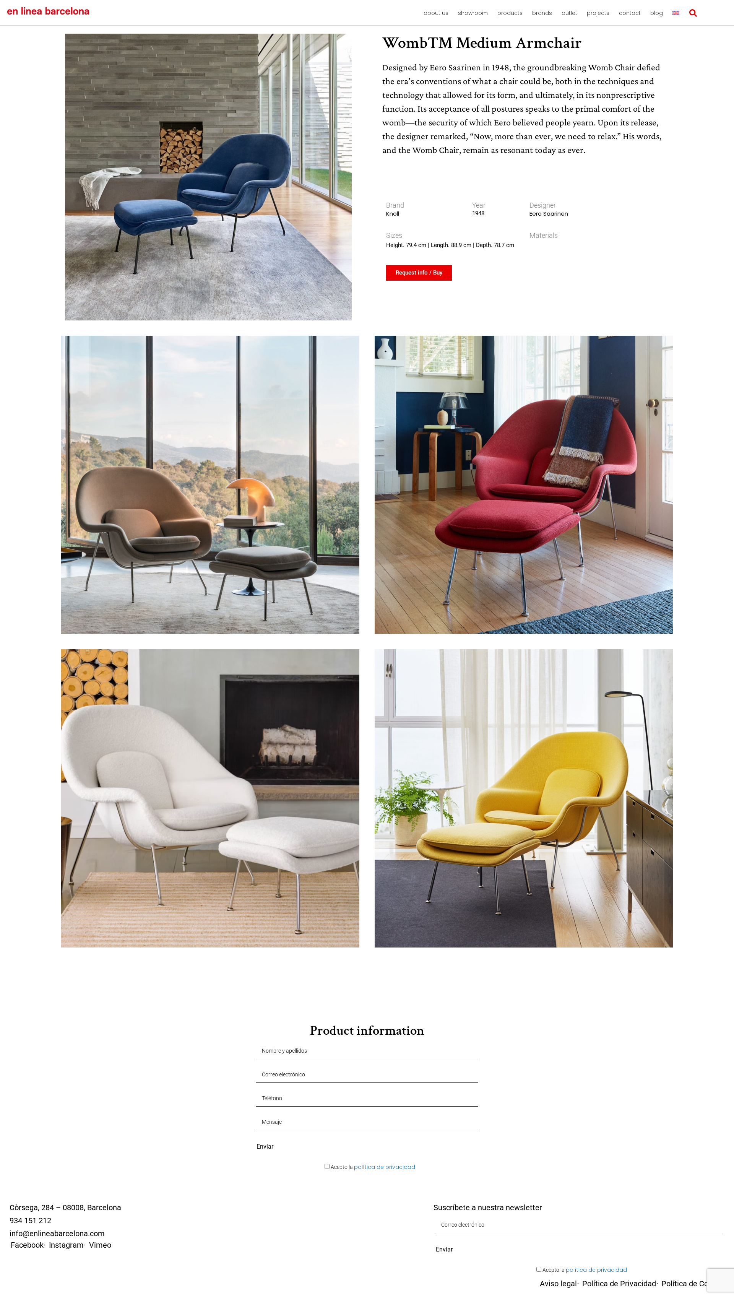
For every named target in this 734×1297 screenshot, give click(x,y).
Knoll (392, 214)
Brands (542, 13)
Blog (656, 13)
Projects (598, 13)
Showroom (473, 13)
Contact (630, 13)
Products (510, 13)
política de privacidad (384, 1167)
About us (436, 13)
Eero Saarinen (548, 214)
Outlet (569, 13)
